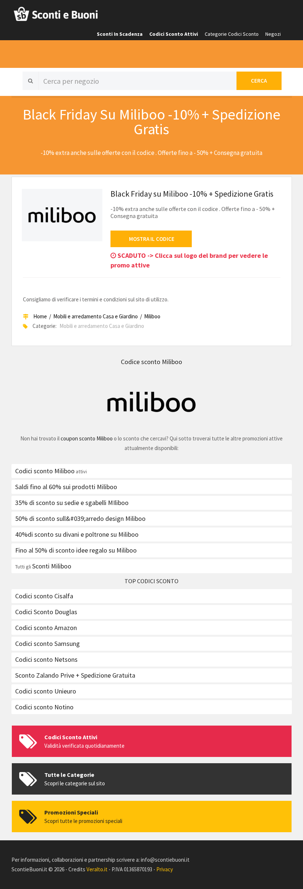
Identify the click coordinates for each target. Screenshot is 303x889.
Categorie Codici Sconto (232, 34)
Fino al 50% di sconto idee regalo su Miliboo (76, 550)
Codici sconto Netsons (46, 659)
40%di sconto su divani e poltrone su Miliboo (77, 534)
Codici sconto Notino (44, 707)
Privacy (164, 869)
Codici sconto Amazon (46, 627)
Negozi (273, 34)
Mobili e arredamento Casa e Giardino (95, 316)
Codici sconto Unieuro (45, 691)
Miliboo (152, 316)
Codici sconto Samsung (47, 643)
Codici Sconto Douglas (46, 612)
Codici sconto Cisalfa (44, 596)
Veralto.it (97, 869)
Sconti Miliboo (51, 566)
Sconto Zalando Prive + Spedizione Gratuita (75, 675)
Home (40, 316)
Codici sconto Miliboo (45, 471)
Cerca (259, 80)
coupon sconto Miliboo (87, 438)
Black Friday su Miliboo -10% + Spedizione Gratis (191, 193)
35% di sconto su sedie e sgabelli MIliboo (72, 502)
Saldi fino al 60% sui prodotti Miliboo (66, 486)
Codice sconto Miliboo (151, 361)
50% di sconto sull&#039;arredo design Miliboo (80, 518)
